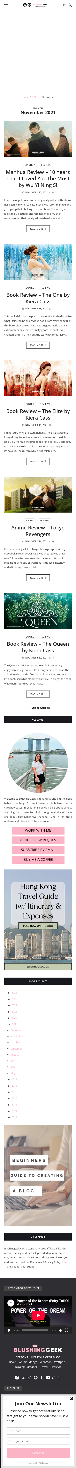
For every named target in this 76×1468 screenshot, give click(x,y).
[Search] (70, 5)
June (13, 1067)
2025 (14, 999)
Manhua (30, 164)
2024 (14, 1005)
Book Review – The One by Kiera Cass (38, 298)
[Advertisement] (38, 50)
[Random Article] (64, 5)
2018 (14, 1085)
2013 (14, 1117)
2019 (14, 1079)
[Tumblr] (42, 1377)
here (64, 1262)
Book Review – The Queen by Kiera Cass (38, 647)
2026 (14, 992)
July (13, 1061)
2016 (14, 1098)
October (15, 1042)
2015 (14, 1104)
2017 (14, 1092)
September (17, 1048)
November (17, 1036)
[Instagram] (29, 1377)
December (16, 1030)
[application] (38, 1315)
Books (30, 287)
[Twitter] (23, 1377)
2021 (15, 1024)
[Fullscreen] (67, 1330)
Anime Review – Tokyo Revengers (38, 531)
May (13, 1073)
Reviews (46, 164)
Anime (30, 520)
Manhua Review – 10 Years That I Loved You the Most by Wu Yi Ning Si (38, 178)
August (15, 1054)
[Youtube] (48, 1377)
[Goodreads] (59, 1377)
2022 (14, 1017)
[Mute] (60, 1330)
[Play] (9, 1330)
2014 (14, 1111)
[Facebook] (17, 1377)
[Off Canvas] (6, 5)
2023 (14, 1011)
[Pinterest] (35, 1377)
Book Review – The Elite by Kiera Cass (38, 414)
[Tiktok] (53, 1377)
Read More (36, 228)
